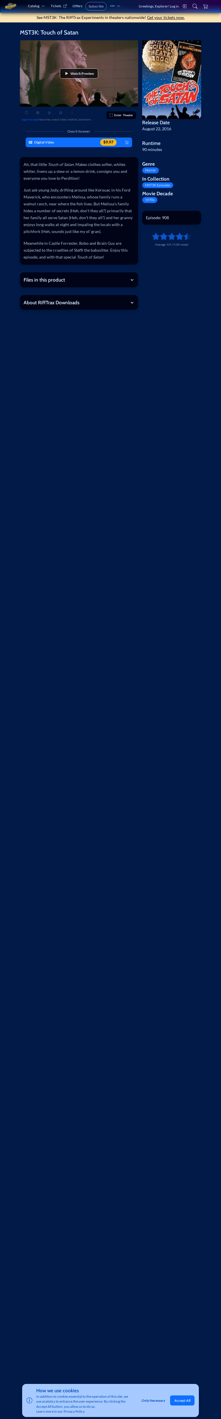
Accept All (182, 1400)
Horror (150, 170)
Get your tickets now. (166, 17)
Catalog (33, 6)
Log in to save (30, 119)
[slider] (154, 236)
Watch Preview (82, 73)
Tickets (56, 6)
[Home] (10, 6)
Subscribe (96, 6)
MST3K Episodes (157, 185)
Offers (77, 6)
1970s (150, 200)
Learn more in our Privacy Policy (60, 1411)
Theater (123, 115)
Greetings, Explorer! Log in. (159, 6)
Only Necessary (153, 1400)
